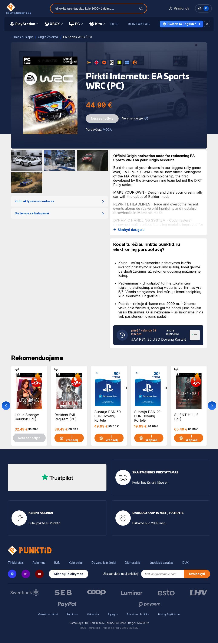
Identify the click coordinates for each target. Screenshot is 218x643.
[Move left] (6, 405)
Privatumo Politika (138, 614)
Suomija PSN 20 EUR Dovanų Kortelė (147, 416)
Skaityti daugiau (131, 230)
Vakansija (93, 614)
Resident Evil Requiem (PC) (65, 417)
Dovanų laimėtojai (104, 562)
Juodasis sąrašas (161, 562)
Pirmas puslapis (22, 37)
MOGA (107, 129)
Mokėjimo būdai (48, 614)
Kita (98, 24)
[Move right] (212, 405)
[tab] (24, 24)
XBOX (55, 24)
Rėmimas (72, 614)
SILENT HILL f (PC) (186, 417)
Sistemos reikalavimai (32, 213)
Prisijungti (181, 8)
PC (77, 24)
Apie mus (39, 562)
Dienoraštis (133, 562)
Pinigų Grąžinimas (169, 614)
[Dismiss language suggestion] (207, 24)
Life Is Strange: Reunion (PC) (27, 417)
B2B (57, 562)
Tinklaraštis (16, 562)
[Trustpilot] (194, 335)
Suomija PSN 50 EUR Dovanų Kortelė (107, 416)
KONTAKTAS (139, 24)
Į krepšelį (72, 438)
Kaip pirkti (76, 562)
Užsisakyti (197, 574)
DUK (114, 24)
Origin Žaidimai (48, 37)
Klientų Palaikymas (68, 574)
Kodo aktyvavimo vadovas (34, 201)
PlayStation (25, 24)
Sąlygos (113, 614)
